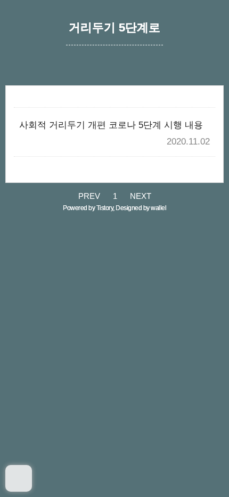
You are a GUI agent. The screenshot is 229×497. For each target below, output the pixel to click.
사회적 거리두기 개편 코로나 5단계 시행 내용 (111, 125)
